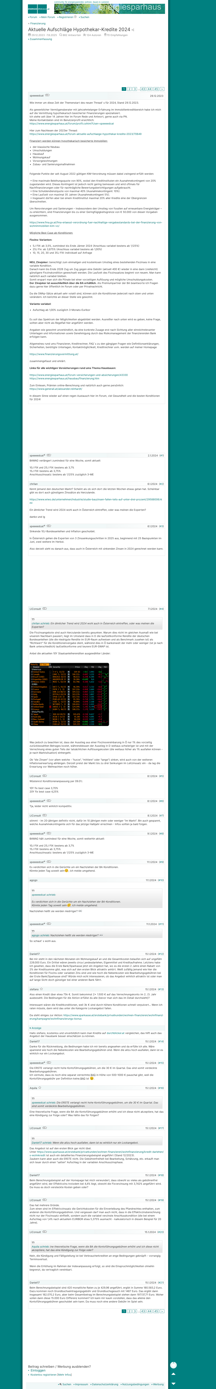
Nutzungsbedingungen (135, 1384)
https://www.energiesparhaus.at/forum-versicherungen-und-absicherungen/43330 (79, 375)
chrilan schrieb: (41, 623)
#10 (161, 880)
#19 (161, 1200)
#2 (161, 483)
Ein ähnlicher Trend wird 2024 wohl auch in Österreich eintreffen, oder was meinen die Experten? (93, 626)
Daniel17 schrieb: (42, 1142)
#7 (161, 815)
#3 (161, 526)
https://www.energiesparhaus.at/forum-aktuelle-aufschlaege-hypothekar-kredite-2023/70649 (86, 134)
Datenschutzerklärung (105, 1384)
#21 (161, 1282)
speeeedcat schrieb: (44, 894)
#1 (161, 455)
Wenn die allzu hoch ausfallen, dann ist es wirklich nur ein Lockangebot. (85, 1143)
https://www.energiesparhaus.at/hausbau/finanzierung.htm (64, 378)
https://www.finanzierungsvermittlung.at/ (54, 354)
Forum (33, 17)
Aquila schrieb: (40, 1246)
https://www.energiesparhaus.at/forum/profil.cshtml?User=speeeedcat (72, 123)
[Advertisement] (96, 64)
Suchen (84, 17)
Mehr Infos (64, 1374)
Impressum (81, 1384)
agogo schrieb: (41, 935)
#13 (161, 989)
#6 (161, 801)
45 (156, 89)
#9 (161, 862)
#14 (161, 1041)
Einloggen (38, 1370)
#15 (161, 1062)
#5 (161, 776)
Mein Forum (48, 17)
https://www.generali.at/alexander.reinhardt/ (56, 388)
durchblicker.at (115, 1033)
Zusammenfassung (41, 39)
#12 (161, 953)
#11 (161, 924)
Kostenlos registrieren (43, 1374)
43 (143, 89)
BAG (93, 1074)
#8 (161, 833)
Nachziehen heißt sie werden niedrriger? (67, 935)
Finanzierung (38, 23)
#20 (160, 1232)
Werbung (158, 1384)
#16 (161, 1088)
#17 (161, 1128)
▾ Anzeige (35, 1028)
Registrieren (66, 17)
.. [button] (86, 907)
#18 (161, 1175)
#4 (161, 608)
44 (149, 89)
